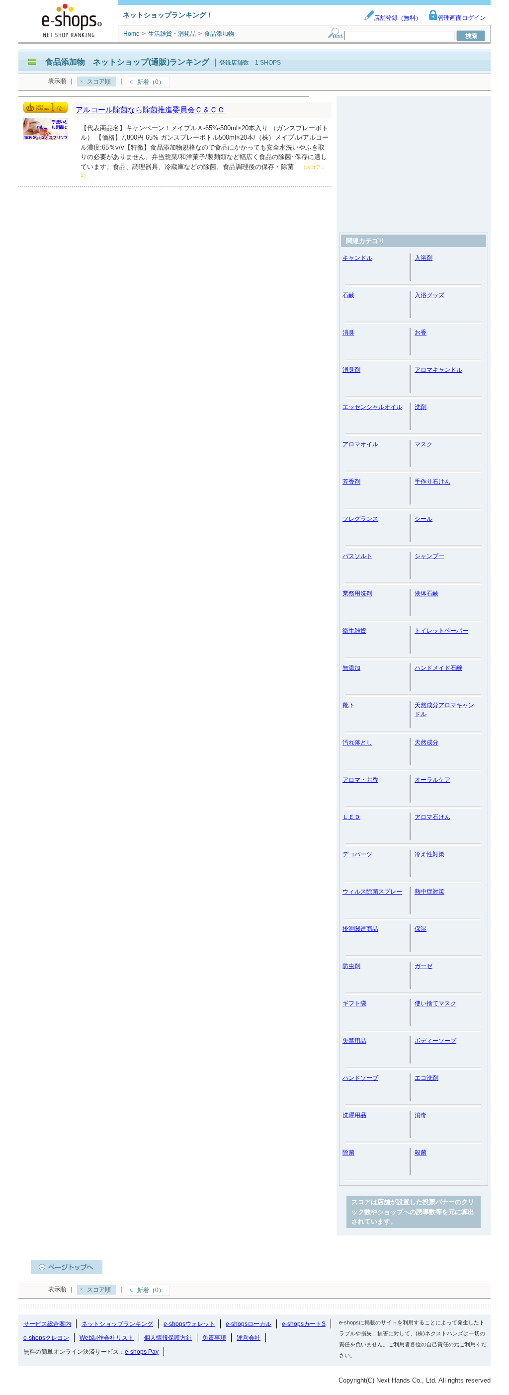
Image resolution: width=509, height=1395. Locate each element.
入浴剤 (423, 257)
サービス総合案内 (47, 1323)
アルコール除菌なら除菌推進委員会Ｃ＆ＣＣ (150, 109)
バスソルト (357, 556)
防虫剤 (351, 966)
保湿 (420, 928)
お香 (420, 332)
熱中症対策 (429, 891)
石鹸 (348, 295)
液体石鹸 (426, 593)
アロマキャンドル (438, 369)
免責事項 (214, 1337)
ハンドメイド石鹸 (438, 667)
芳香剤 (351, 481)
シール (423, 518)
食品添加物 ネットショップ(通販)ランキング (127, 62)
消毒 (420, 1115)
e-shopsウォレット (189, 1323)
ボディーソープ (435, 1040)
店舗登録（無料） (398, 17)
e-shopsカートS (304, 1323)
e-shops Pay (142, 1351)
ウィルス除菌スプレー (372, 891)
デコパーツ (357, 854)
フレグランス (360, 518)
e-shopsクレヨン (46, 1337)
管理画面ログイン (462, 17)
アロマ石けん (432, 817)
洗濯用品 (354, 1115)
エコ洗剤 (426, 1077)
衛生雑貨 (354, 630)
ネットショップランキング (117, 1323)
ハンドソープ (360, 1077)
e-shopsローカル (248, 1323)
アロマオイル (360, 444)
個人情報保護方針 (168, 1337)
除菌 (348, 1152)
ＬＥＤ (351, 817)
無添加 (351, 667)
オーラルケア (432, 779)
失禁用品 (354, 1040)
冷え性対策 (429, 854)
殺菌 (420, 1152)
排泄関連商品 (360, 928)
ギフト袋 (354, 1003)
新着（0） (151, 82)
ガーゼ (423, 966)
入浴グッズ (429, 295)
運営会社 (248, 1337)
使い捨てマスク (435, 1003)
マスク (423, 444)
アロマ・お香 (360, 779)
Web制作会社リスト (107, 1337)
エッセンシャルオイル (372, 407)
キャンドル (357, 257)
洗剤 (420, 407)
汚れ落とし (357, 742)
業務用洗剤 (357, 593)
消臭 (348, 332)
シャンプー (429, 556)
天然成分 (426, 742)
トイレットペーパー (441, 630)
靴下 (348, 705)
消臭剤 (351, 369)
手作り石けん (432, 481)
